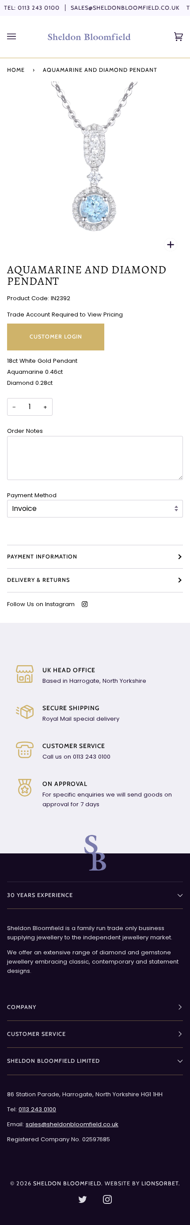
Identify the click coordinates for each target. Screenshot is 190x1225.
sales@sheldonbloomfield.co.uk (125, 7)
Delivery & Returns (38, 580)
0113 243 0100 (39, 7)
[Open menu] (20, 37)
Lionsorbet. (160, 1183)
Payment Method (32, 495)
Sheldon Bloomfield (67, 1183)
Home (16, 70)
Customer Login (56, 336)
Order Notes (25, 431)
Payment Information (42, 556)
